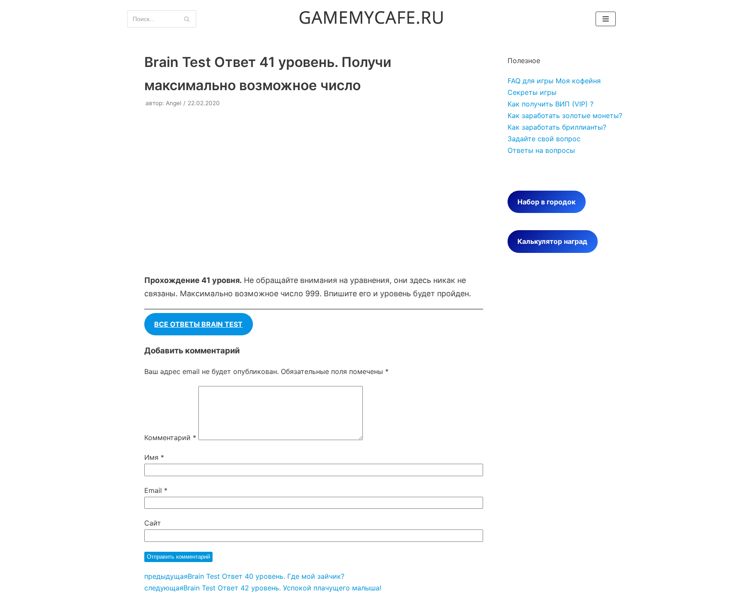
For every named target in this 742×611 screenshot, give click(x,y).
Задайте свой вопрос (544, 138)
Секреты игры (532, 92)
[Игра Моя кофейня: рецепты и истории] (371, 19)
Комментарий (170, 437)
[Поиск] (186, 18)
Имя (154, 457)
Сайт (152, 523)
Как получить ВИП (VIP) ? (550, 104)
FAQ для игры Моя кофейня (554, 80)
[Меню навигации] (606, 19)
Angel (173, 103)
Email (155, 490)
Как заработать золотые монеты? (565, 115)
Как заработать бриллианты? (557, 127)
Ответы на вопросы (541, 150)
